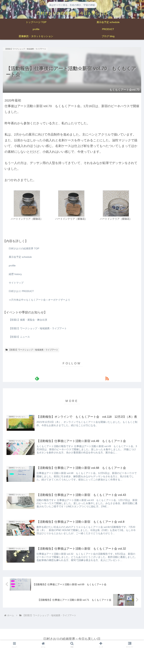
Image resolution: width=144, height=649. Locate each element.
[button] (133, 475)
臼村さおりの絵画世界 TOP (24, 248)
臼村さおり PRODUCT (21, 291)
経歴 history (15, 274)
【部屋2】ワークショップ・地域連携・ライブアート (33, 350)
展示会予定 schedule (20, 256)
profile (12, 265)
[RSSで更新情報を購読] (107, 378)
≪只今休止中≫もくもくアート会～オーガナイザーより (39, 299)
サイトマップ (16, 282)
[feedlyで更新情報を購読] (37, 378)
